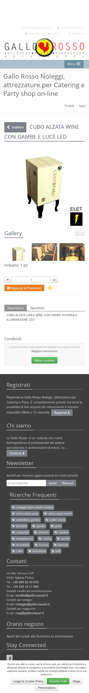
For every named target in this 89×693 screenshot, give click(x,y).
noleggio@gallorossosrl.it (32, 604)
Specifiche (37, 308)
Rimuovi (67, 483)
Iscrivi (53, 483)
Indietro (17, 127)
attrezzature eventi (60, 513)
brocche (62, 545)
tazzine (43, 545)
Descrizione (16, 308)
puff (57, 551)
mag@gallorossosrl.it (29, 613)
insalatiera (22, 545)
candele (63, 532)
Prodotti (69, 106)
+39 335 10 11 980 (26, 586)
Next (82, 233)
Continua (15, 453)
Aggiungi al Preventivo (25, 288)
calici (19, 551)
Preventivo (34, 33)
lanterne (43, 532)
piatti (57, 526)
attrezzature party (26, 513)
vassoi (46, 538)
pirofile (64, 538)
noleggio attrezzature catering (34, 507)
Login (55, 33)
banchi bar (39, 551)
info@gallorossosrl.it (37, 27)
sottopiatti (22, 532)
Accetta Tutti (58, 681)
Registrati (77, 33)
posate (40, 526)
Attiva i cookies (44, 360)
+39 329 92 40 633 (71, 27)
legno (82, 106)
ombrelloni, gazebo (27, 520)
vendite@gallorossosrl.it (31, 595)
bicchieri (21, 526)
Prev (77, 233)
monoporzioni (24, 538)
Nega (76, 681)
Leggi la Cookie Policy (28, 681)
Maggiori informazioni (44, 351)
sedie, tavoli (57, 520)
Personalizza (47, 687)
